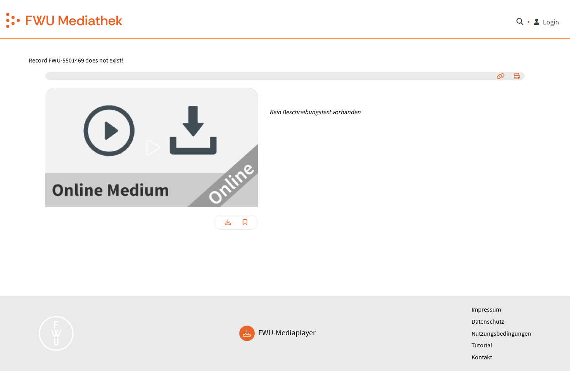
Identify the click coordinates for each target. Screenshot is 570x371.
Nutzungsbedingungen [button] (501, 333)
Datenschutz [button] (488, 321)
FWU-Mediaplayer (286, 332)
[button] (65, 19)
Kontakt (482, 357)
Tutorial (482, 345)
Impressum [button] (486, 309)
